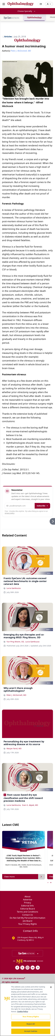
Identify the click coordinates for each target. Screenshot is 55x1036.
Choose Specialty (25, 11)
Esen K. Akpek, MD (30, 805)
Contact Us (27, 914)
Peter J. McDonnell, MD (16, 695)
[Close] (51, 987)
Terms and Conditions (27, 911)
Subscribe (41, 505)
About (27, 896)
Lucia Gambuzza (14, 588)
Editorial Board (27, 908)
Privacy (27, 902)
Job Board (27, 920)
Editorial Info (27, 905)
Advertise (27, 899)
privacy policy (9, 513)
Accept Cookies (30, 1031)
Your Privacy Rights (27, 924)
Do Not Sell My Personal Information (27, 917)
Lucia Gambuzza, (14, 805)
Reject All (31, 1024)
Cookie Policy (22, 1011)
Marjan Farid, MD (14, 748)
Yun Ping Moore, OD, (15, 641)
